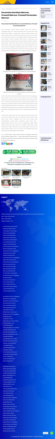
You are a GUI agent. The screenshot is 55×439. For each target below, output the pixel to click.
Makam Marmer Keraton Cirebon (10, 321)
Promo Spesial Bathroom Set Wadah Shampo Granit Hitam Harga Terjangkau (50, 33)
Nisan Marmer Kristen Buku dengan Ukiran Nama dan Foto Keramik (50, 26)
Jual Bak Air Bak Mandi (8, 336)
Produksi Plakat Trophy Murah (10, 273)
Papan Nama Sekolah (29, 138)
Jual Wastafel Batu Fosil (8, 288)
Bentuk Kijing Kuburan (8, 361)
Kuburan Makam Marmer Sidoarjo (11, 411)
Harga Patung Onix (7, 277)
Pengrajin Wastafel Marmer (9, 244)
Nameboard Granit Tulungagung (11, 275)
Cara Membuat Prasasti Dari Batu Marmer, (15, 138)
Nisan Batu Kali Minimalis (8, 399)
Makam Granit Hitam (8, 356)
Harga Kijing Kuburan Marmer (10, 406)
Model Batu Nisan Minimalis (9, 380)
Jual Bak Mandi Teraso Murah (10, 338)
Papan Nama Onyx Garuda (9, 237)
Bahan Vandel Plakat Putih (9, 271)
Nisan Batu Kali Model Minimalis (10, 334)
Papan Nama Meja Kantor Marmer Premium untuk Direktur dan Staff (50, 53)
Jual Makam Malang (8, 349)
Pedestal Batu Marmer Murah (10, 286)
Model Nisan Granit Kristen (9, 366)
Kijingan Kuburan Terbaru (9, 404)
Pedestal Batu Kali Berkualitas (10, 239)
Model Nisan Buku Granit (8, 323)
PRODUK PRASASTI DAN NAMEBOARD (13, 8)
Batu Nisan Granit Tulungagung (10, 251)
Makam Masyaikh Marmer (9, 408)
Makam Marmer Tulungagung (10, 422)
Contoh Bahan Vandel (8, 309)
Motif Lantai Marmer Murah (9, 266)
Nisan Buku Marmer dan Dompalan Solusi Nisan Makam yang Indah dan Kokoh (50, 67)
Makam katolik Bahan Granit (9, 426)
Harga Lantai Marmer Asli (9, 255)
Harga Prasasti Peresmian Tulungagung (22, 134)
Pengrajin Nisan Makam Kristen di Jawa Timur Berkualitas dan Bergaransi (50, 80)
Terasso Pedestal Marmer (9, 291)
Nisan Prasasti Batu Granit (9, 375)
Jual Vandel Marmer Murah (9, 242)
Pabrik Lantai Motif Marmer (9, 235)
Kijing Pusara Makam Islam (9, 228)
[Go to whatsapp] (51, 433)
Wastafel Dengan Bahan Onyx (10, 341)
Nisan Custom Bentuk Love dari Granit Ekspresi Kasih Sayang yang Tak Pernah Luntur (50, 40)
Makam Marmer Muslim (8, 413)
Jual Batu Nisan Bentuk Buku (9, 373)
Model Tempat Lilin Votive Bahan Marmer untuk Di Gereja (50, 73)
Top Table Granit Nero (8, 393)
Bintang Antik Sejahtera (27, 436)
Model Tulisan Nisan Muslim (9, 368)
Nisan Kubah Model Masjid (9, 233)
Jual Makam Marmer (8, 345)
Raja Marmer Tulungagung (9, 298)
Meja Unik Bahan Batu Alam (9, 268)
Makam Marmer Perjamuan (9, 259)
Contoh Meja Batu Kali (8, 395)
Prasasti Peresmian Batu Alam (10, 226)
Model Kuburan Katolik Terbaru (10, 354)
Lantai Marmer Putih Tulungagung (11, 257)
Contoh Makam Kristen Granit (10, 352)
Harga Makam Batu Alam (9, 358)
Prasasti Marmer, (8, 134)
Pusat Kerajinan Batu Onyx (9, 284)
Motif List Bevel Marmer (8, 282)
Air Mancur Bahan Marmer (9, 382)
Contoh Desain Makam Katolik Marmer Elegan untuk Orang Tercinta (50, 60)
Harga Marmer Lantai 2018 (9, 253)
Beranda (3, 8)
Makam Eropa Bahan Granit (9, 248)
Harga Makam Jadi (7, 402)
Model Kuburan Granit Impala (10, 417)
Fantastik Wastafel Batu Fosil (10, 332)
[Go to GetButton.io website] (52, 436)
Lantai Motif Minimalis (8, 325)
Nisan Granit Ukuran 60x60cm (10, 397)
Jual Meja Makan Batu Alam (9, 329)
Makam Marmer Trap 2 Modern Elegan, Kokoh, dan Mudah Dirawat (49, 87)
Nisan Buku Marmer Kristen (9, 264)
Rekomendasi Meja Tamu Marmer (11, 327)
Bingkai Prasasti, (13, 136)
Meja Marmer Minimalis (8, 391)
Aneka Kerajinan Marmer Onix (10, 388)
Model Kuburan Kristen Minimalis (10, 262)
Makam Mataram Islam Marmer (10, 246)
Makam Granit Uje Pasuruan (9, 415)
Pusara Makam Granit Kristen (10, 231)
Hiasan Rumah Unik (7, 386)
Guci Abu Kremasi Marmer (9, 279)
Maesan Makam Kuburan (9, 428)
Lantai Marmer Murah (8, 318)
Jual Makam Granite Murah (9, 420)
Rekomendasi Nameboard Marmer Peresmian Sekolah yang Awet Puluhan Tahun (50, 46)
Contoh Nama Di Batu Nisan (9, 371)
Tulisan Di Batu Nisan (8, 377)
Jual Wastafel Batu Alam (9, 384)
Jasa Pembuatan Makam (9, 347)
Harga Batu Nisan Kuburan (9, 431)
